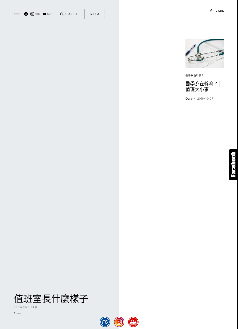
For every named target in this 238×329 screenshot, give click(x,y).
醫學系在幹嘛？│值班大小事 (203, 86)
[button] (68, 14)
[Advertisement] (152, 113)
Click (233, 164)
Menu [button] (94, 14)
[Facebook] (26, 14)
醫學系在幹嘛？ (194, 75)
